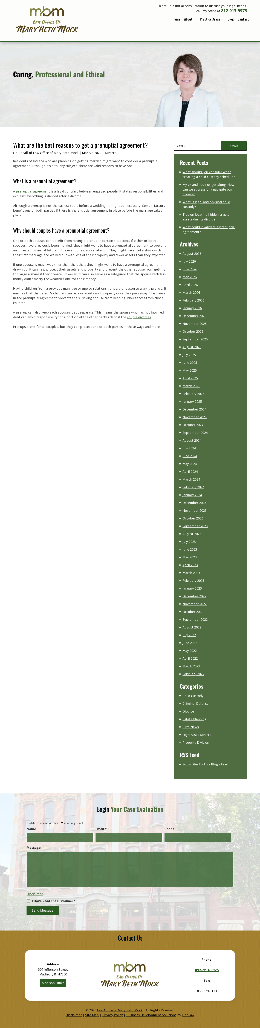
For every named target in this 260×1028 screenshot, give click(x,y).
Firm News (191, 727)
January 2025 (192, 401)
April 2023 (190, 565)
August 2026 (192, 253)
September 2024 (195, 432)
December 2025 (194, 316)
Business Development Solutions (151, 1015)
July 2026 (189, 261)
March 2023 (191, 573)
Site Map (92, 1015)
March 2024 (191, 479)
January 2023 (192, 588)
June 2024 (190, 456)
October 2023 (193, 518)
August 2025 (192, 347)
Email (101, 829)
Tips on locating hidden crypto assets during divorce (206, 216)
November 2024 (195, 417)
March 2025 (191, 386)
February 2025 (193, 394)
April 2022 (190, 658)
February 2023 (193, 580)
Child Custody (193, 696)
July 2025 (189, 355)
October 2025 (193, 331)
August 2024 (192, 440)
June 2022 (190, 643)
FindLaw (188, 1015)
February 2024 (193, 487)
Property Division (196, 742)
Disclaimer (35, 894)
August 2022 (192, 627)
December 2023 (194, 503)
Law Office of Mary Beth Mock (56, 153)
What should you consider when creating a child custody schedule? (209, 174)
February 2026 (193, 300)
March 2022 (191, 666)
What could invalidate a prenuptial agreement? (209, 229)
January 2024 (192, 495)
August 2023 (192, 534)
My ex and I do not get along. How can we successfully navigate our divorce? (208, 189)
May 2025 (190, 370)
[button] (256, 1002)
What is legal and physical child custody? (206, 204)
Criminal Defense (196, 703)
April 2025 (190, 378)
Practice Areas (210, 19)
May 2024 (190, 464)
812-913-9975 (234, 10)
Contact (243, 19)
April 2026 (190, 285)
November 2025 (195, 323)
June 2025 (190, 362)
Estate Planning (194, 719)
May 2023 (190, 557)
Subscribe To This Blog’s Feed (205, 764)
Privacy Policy (112, 1015)
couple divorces (139, 317)
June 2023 (190, 549)
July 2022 (189, 635)
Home (176, 19)
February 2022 (193, 674)
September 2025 (195, 339)
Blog (231, 19)
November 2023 (195, 510)
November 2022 (195, 604)
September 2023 (195, 526)
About (188, 19)
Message (34, 847)
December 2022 (194, 596)
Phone (169, 829)
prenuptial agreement (33, 191)
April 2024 (190, 471)
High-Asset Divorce (197, 735)
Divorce (110, 153)
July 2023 (189, 541)
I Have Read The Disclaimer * (53, 901)
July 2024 (189, 448)
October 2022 (193, 612)
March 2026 (191, 292)
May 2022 (190, 650)
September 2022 (195, 619)
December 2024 (194, 409)
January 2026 (192, 308)
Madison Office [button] (53, 983)
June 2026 (190, 269)
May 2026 (190, 277)
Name (31, 829)
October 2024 (193, 425)
